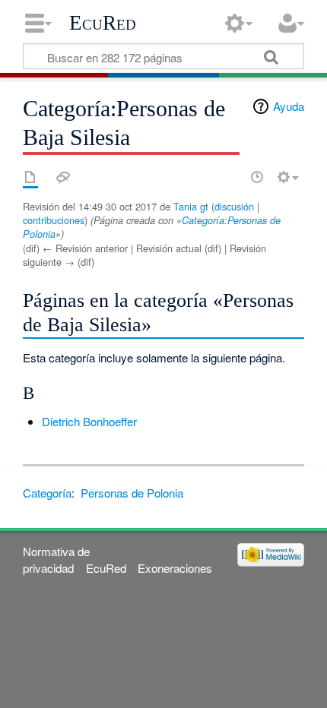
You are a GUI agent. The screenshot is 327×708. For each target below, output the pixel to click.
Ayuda (288, 106)
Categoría (47, 493)
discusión (234, 206)
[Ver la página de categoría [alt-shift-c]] (30, 177)
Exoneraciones (175, 568)
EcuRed (102, 22)
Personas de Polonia (132, 493)
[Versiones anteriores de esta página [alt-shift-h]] (257, 177)
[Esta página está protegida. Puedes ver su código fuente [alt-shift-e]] (230, 177)
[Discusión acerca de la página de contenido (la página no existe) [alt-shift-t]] (63, 177)
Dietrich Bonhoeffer (89, 421)
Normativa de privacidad (56, 559)
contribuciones (53, 220)
